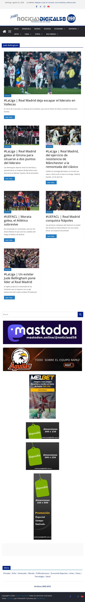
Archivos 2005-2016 (42, 586)
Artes (16, 34)
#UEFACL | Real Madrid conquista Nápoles (63, 218)
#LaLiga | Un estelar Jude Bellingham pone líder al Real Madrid (20, 278)
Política (39, 573)
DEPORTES (73, 29)
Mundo (37, 29)
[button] (64, 28)
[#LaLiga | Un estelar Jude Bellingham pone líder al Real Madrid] (21, 258)
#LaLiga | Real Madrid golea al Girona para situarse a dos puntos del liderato (20, 157)
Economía (58, 29)
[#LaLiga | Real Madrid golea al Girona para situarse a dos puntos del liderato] (21, 135)
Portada (6, 573)
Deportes (7, 95)
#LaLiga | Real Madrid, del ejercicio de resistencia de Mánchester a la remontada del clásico (62, 159)
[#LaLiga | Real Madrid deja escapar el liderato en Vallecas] (42, 73)
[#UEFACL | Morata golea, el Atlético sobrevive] (21, 200)
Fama (27, 34)
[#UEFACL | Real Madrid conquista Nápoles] (63, 200)
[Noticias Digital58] (4, 31)
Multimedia (51, 34)
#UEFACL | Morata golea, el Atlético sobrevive (17, 220)
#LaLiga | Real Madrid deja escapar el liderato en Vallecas (39, 102)
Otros (37, 34)
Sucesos (47, 29)
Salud (48, 576)
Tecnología (39, 576)
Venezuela (26, 29)
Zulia (16, 29)
